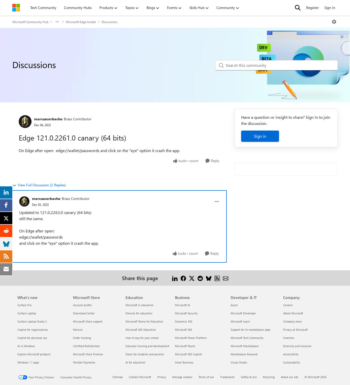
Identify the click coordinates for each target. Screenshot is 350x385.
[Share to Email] (225, 278)
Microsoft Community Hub (30, 22)
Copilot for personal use (32, 338)
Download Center (84, 313)
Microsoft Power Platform (191, 338)
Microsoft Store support (87, 321)
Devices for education (139, 313)
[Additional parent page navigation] (57, 21)
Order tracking (82, 338)
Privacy (161, 377)
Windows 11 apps (28, 362)
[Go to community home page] (16, 8)
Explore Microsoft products (34, 354)
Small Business (184, 362)
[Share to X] (191, 278)
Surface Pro (24, 305)
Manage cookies (182, 377)
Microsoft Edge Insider (81, 22)
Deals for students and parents (145, 354)
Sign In (329, 7)
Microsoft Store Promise (88, 354)
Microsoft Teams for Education (144, 321)
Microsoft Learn (240, 321)
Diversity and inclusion (297, 346)
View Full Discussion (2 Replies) (42, 185)
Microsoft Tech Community (247, 338)
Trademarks (227, 377)
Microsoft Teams (185, 346)
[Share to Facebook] (183, 278)
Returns (78, 329)
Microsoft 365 (183, 329)
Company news (292, 321)
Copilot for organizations (32, 329)
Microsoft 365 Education (141, 329)
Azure (234, 305)
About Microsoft (293, 313)
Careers (288, 305)
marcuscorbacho (48, 118)
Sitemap (117, 377)
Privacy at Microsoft (295, 329)
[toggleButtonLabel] (334, 21)
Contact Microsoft (140, 377)
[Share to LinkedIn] (175, 278)
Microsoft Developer (243, 313)
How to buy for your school (142, 338)
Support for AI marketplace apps (251, 329)
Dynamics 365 (183, 321)
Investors (288, 338)
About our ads (289, 377)
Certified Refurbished (86, 346)
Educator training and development (147, 346)
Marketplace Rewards (244, 354)
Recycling (269, 377)
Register (312, 7)
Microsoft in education (139, 305)
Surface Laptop (26, 313)
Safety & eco (249, 377)
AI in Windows (26, 346)
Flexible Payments (84, 362)
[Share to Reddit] (200, 278)
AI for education (135, 362)
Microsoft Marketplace (245, 346)
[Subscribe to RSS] (217, 278)
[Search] (298, 8)
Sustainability (291, 362)
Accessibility (290, 354)
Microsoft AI (182, 305)
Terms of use (206, 377)
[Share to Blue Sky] (208, 278)
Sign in (260, 136)
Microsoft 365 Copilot (188, 354)
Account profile (82, 305)
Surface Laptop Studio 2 (32, 321)
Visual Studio (239, 362)
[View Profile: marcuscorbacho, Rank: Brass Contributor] (25, 121)
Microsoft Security (186, 313)
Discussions (109, 22)
